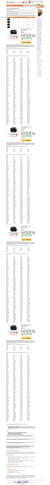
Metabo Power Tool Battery (39, 33)
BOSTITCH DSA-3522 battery (39, 64)
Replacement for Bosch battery (40, 21)
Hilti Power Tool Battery (39, 38)
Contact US (27, 0)
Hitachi (26, 4)
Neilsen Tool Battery (39, 35)
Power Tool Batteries (10, 7)
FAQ (29, 0)
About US (25, 0)
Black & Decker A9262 (39, 66)
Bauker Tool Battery (39, 22)
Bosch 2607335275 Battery (39, 53)
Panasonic (31, 4)
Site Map (41, 0)
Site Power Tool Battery (39, 44)
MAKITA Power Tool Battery (16, 7)
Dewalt (20, 4)
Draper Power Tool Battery (39, 24)
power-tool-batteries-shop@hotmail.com (39, 8)
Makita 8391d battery (39, 58)
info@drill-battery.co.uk (39, 9)
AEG (10, 4)
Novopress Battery (38, 36)
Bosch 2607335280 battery (39, 54)
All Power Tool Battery (39, 50)
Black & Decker (14, 4)
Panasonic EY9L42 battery (39, 72)
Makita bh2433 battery (39, 71)
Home (8, 4)
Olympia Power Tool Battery (39, 39)
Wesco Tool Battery (39, 48)
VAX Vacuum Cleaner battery (39, 47)
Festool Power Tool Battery (39, 27)
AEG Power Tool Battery (39, 19)
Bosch (18, 4)
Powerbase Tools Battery (39, 41)
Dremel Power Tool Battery (39, 25)
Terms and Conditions (37, 0)
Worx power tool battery (26, 480)
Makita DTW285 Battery (39, 70)
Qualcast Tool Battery (39, 42)
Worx (34, 4)
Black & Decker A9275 (39, 65)
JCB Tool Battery (38, 30)
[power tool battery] (26, 3)
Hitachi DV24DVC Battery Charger (40, 61)
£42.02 (33, 24)
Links (42, 0)
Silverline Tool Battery (39, 45)
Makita (28, 4)
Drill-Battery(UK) (21, 484)
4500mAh (28, 24)
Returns (33, 0)
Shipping (31, 0)
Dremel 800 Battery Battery (39, 73)
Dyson (23, 4)
